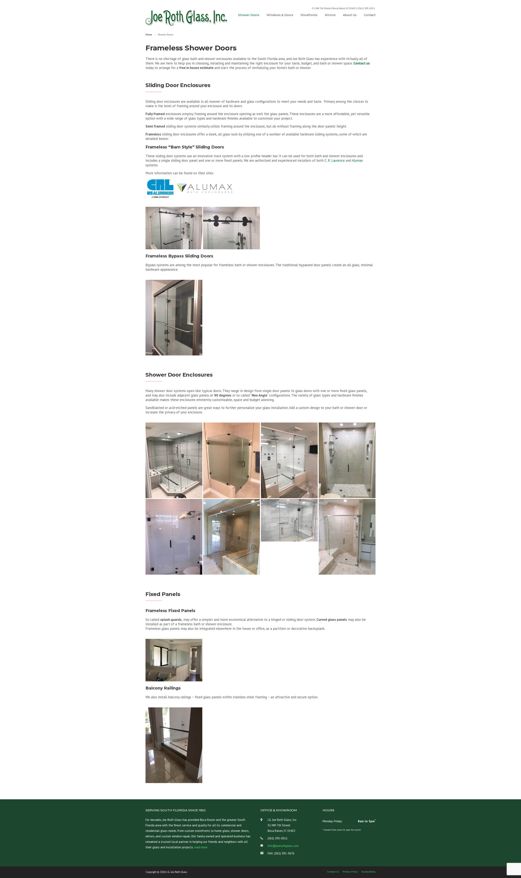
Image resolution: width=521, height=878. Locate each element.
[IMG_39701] (347, 460)
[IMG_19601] (174, 537)
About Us (350, 15)
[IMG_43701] (289, 460)
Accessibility (368, 871)
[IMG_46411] (174, 745)
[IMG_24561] (347, 537)
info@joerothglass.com (283, 846)
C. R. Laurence (335, 160)
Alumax (357, 160)
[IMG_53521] (174, 460)
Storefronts (309, 15)
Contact (369, 15)
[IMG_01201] (289, 520)
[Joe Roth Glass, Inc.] (186, 18)
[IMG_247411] (231, 228)
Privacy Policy (350, 871)
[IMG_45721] (231, 460)
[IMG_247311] (174, 228)
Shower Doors (248, 15)
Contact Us (333, 871)
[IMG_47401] (174, 660)
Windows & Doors (280, 15)
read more (200, 847)
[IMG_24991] (174, 317)
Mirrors (330, 15)
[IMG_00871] (231, 537)
